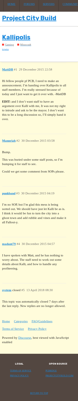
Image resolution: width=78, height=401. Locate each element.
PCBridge (51, 371)
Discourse (24, 337)
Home (11, 4)
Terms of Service (13, 328)
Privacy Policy (37, 328)
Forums (29, 4)
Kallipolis (16, 37)
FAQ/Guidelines (42, 321)
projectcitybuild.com (59, 376)
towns (5, 49)
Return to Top (39, 393)
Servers (48, 4)
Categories (21, 321)
